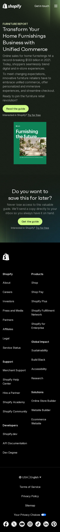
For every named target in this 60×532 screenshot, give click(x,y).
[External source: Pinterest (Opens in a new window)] (54, 524)
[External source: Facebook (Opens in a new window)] (6, 524)
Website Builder (40, 410)
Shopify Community (15, 411)
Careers (7, 292)
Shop (34, 282)
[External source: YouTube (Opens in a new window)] (22, 524)
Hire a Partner (11, 392)
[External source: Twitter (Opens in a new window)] (14, 524)
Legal (6, 338)
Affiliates (8, 329)
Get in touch (41, 6)
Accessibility (39, 369)
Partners (8, 319)
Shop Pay (37, 292)
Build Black (38, 359)
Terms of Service (30, 487)
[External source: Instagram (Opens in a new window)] (30, 524)
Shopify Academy (14, 402)
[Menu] (56, 6)
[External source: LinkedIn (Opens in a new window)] (46, 524)
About (6, 282)
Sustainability (39, 350)
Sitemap (30, 505)
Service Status (12, 347)
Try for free (34, 115)
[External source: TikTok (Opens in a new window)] (38, 524)
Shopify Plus (39, 301)
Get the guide (30, 221)
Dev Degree (10, 452)
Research (37, 378)
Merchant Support (14, 370)
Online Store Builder (43, 400)
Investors (8, 301)
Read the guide (15, 108)
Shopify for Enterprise (38, 325)
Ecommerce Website (38, 421)
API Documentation (15, 443)
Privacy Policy (30, 496)
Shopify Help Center (11, 381)
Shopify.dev (10, 434)
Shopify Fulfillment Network (42, 312)
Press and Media (13, 310)
